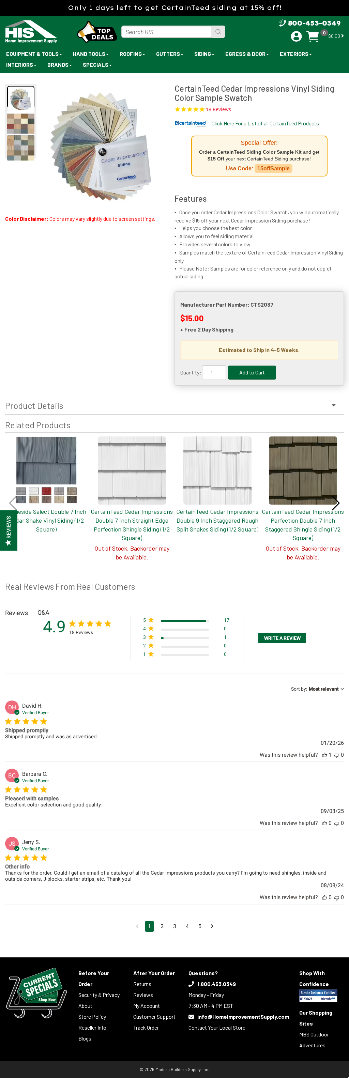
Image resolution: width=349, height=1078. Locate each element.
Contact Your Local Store (216, 1027)
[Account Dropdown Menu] (296, 36)
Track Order (146, 1027)
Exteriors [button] (294, 53)
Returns (142, 984)
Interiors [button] (19, 64)
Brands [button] (58, 64)
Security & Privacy (99, 994)
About (85, 1005)
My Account (146, 1005)
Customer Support (154, 1016)
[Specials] (36, 993)
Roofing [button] (131, 53)
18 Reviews (218, 109)
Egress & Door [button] (245, 53)
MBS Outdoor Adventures (314, 1039)
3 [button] (174, 926)
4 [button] (187, 926)
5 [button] (199, 926)
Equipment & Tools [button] (32, 53)
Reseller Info (92, 1027)
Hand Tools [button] (89, 53)
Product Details (34, 405)
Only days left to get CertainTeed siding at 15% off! (175, 8)
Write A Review (282, 638)
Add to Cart (252, 372)
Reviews (143, 994)
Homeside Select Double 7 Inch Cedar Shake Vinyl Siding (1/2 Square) (46, 520)
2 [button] (162, 926)
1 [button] (149, 926)
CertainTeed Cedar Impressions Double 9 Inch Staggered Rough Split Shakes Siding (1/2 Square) (217, 520)
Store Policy (92, 1016)
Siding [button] (202, 53)
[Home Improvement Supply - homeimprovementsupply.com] (34, 31)
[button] (335, 503)
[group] (102, 146)
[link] (186, 655)
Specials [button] (95, 64)
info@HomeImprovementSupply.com (243, 1016)
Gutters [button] (168, 53)
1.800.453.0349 (216, 984)
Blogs (84, 1038)
